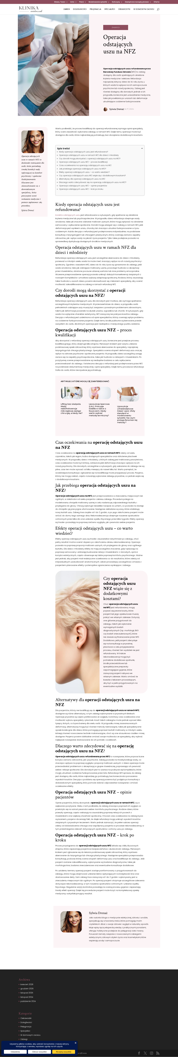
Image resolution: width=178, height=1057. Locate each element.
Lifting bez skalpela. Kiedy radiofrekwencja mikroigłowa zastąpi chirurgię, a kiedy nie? (71, 408)
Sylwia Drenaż (27, 210)
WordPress (81, 1053)
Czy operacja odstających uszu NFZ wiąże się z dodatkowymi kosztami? (92, 175)
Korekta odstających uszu (67, 215)
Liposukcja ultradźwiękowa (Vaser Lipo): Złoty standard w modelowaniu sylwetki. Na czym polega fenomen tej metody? (127, 414)
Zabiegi (66, 9)
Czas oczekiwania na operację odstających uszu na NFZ (85, 165)
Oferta (156, 2)
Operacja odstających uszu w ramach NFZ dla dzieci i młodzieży (89, 155)
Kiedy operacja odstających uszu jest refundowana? (83, 151)
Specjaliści (109, 9)
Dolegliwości (80, 9)
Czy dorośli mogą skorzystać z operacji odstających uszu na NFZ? (89, 158)
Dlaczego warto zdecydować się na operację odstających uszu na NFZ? (92, 182)
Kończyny (116, 2)
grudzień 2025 (26, 988)
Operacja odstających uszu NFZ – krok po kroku (81, 189)
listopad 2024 (26, 997)
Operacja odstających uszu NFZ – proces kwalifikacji (83, 162)
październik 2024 (28, 1001)
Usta (72, 2)
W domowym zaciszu (143, 9)
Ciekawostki (124, 9)
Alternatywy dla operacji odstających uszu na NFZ (82, 179)
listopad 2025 (26, 992)
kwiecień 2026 (26, 984)
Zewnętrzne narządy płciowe (137, 2)
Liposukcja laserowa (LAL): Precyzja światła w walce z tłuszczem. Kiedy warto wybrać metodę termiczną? (99, 410)
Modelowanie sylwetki (98, 2)
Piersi (81, 2)
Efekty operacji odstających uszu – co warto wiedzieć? (84, 172)
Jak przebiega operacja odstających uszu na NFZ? (82, 168)
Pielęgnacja (95, 9)
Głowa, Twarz (59, 2)
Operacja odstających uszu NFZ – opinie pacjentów (83, 185)
